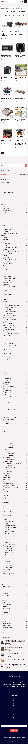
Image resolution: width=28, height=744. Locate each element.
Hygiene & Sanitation (7, 223)
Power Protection (8, 241)
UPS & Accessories (8, 274)
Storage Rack (5, 500)
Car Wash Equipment (9, 190)
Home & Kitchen (4, 364)
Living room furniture (7, 493)
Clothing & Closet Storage (9, 400)
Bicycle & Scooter (8, 361)
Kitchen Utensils (6, 569)
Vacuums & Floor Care (7, 407)
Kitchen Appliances (5, 505)
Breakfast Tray (6, 491)
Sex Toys (8, 331)
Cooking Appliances (8, 390)
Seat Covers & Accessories (11, 200)
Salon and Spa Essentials (9, 325)
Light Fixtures (3, 588)
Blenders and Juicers (7, 509)
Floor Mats (9, 196)
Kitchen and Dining (7, 515)
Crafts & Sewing (6, 435)
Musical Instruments (7, 276)
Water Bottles (6, 423)
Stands (6, 231)
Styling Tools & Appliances (10, 311)
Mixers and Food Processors (9, 573)
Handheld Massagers (11, 319)
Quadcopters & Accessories (11, 259)
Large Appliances (4, 576)
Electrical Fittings (6, 265)
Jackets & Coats (10, 443)
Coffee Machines (9, 521)
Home (2, 338)
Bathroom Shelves (7, 214)
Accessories (6, 186)
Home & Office (4, 425)
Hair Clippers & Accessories (11, 307)
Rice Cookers (5, 619)
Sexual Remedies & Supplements (12, 333)
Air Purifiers (6, 370)
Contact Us (14, 705)
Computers (5, 227)
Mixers (4, 571)
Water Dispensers (7, 582)
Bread (4, 602)
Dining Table (6, 495)
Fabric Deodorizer (7, 586)
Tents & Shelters (7, 294)
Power (2, 597)
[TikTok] (18, 741)
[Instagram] (15, 741)
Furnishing (6, 349)
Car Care (6, 188)
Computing (3, 225)
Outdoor (5, 292)
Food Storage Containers (12, 345)
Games (2, 288)
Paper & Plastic (7, 341)
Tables (6, 469)
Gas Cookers (8, 392)
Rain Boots (11, 455)
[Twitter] (12, 741)
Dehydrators (8, 542)
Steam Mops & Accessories (10, 417)
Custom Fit (10, 197)
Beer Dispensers (9, 537)
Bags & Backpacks (6, 430)
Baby (4, 206)
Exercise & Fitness (8, 627)
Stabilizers (7, 243)
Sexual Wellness (7, 327)
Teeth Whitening (8, 323)
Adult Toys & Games (9, 329)
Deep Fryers (5, 606)
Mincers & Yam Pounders (8, 614)
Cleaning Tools (8, 410)
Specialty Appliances (8, 535)
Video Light (10, 253)
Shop (14, 714)
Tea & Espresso (7, 556)
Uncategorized (4, 629)
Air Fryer (6, 388)
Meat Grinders (10, 548)
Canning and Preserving (9, 517)
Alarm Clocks (8, 378)
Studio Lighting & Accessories (10, 247)
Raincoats (11, 447)
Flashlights (6, 475)
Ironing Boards (7, 612)
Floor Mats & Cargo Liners (11, 194)
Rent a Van (14, 717)
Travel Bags (6, 431)
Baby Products (4, 204)
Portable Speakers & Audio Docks (11, 485)
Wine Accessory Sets (9, 567)
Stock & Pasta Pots (9, 531)
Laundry (2, 584)
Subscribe (14, 730)
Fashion (4, 438)
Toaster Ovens (7, 559)
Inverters (6, 269)
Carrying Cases (8, 461)
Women (2, 632)
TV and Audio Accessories (8, 280)
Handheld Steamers (9, 419)
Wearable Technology (7, 282)
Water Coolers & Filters (9, 561)
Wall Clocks (7, 380)
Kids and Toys (6, 208)
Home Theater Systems (8, 483)
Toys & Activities (6, 359)
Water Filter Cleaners (10, 563)
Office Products (6, 457)
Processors (5, 616)
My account (14, 701)
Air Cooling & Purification (8, 366)
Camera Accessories (9, 249)
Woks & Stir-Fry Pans (10, 533)
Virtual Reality (7, 284)
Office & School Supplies (9, 459)
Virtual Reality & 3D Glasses (11, 286)
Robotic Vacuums (7, 413)
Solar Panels (6, 271)
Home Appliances (4, 481)
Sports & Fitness (6, 625)
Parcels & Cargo (14, 715)
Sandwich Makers (9, 552)
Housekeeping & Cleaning (9, 409)
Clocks (5, 376)
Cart (14, 703)
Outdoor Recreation (7, 623)
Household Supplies (5, 502)
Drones (7, 257)
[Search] (26, 165)
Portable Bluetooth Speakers (11, 487)
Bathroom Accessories (5, 212)
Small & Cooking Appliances (8, 386)
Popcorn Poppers (9, 550)
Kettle (5, 513)
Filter (3, 174)
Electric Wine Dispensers (10, 544)
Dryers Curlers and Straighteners (12, 305)
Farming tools (6, 595)
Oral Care (6, 321)
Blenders (5, 506)
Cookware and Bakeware (10, 525)
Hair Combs (9, 313)
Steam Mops (8, 421)
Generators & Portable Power (9, 267)
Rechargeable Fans (8, 579)
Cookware (6, 523)
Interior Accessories (8, 192)
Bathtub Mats (6, 216)
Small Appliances (4, 600)
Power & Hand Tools (7, 473)
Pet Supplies (5, 351)
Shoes (6, 449)
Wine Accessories (8, 565)
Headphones (7, 239)
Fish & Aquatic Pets (8, 353)
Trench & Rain (11, 445)
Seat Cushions (10, 202)
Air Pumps (9, 357)
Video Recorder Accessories (13, 251)
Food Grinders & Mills (10, 546)
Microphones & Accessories (10, 278)
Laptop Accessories (8, 229)
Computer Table (10, 471)
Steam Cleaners (7, 415)
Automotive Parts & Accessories (10, 184)
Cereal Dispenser (9, 540)
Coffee (5, 519)
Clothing (7, 441)
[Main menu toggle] (25, 1)
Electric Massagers (9, 317)
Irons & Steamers (6, 610)
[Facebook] (9, 741)
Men (1, 591)
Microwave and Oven (8, 396)
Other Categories (4, 593)
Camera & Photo (6, 245)
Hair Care (6, 303)
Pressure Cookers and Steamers (12, 527)
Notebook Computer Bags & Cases (14, 463)
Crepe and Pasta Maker (8, 604)
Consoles (5, 290)
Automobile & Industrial (5, 182)
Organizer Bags (8, 433)
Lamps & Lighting (7, 382)
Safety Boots (7, 479)
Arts (4, 427)
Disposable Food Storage (10, 343)
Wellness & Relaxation (8, 335)
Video (5, 255)
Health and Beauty (4, 299)
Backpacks (10, 465)
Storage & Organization (8, 398)
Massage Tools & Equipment (10, 315)
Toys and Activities (8, 210)
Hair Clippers (9, 309)
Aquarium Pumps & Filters (10, 355)
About (14, 700)
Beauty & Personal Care (8, 301)
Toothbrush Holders (8, 220)
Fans (4, 577)
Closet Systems (8, 402)
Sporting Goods (4, 621)
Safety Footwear (6, 477)
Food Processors (6, 608)
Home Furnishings (4, 489)
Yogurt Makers (8, 554)
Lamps (6, 384)
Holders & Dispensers (7, 218)
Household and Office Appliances (10, 347)
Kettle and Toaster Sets (8, 511)
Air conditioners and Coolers (10, 367)
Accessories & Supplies (7, 237)
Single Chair (6, 498)
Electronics (3, 235)
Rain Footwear (11, 453)
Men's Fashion (7, 440)
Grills (5, 394)
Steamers (7, 529)
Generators (3, 297)
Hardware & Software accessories (10, 233)
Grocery (4, 340)
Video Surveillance (8, 263)
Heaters (4, 372)
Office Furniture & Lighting (9, 467)
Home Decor (5, 374)
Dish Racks (6, 404)
